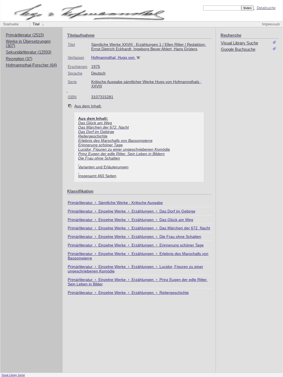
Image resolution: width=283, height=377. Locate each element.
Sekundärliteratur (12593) (28, 52)
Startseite (11, 24)
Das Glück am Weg (176, 219)
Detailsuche (266, 8)
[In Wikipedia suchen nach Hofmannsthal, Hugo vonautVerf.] (139, 57)
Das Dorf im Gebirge (177, 211)
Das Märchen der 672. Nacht (184, 228)
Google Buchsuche (238, 49)
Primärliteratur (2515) (25, 35)
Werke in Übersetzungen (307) (28, 43)
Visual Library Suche (239, 43)
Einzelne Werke (112, 211)
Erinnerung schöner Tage (181, 245)
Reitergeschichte (174, 292)
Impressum (271, 24)
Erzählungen (143, 211)
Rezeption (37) (19, 59)
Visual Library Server (13, 374)
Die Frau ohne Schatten (180, 236)
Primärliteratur (81, 202)
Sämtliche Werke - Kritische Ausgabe (130, 202)
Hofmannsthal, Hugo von (113, 57)
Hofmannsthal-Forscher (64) (31, 65)
